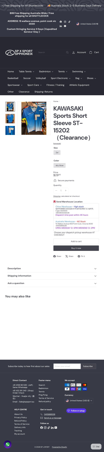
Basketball (13, 78)
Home (11, 71)
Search (42, 385)
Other (11, 91)
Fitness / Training (55, 85)
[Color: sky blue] (7, 321)
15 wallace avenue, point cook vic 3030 (32, 22)
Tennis (61, 71)
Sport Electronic (59, 78)
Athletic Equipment (79, 85)
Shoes (90, 78)
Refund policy (45, 401)
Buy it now (76, 248)
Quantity (57, 185)
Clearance (24, 91)
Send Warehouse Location (69, 201)
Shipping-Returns (43, 91)
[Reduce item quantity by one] (56, 190)
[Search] (67, 52)
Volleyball (41, 78)
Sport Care (33, 85)
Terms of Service (46, 398)
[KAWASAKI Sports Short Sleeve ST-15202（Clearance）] (12, 327)
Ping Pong (43, 395)
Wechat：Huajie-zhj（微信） (23, 397)
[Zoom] (33, 118)
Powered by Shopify (59, 447)
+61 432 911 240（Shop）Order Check (24, 391)
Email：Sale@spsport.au (23, 401)
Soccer (27, 78)
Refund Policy (20, 421)
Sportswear (14, 85)
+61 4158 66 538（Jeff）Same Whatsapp (23, 386)
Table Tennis (25, 71)
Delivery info (19, 427)
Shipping (56, 196)
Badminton (45, 71)
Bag (77, 78)
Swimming (78, 71)
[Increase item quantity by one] (65, 190)
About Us (18, 414)
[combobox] (53, 52)
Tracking (18, 430)
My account (19, 434)
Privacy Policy (20, 417)
